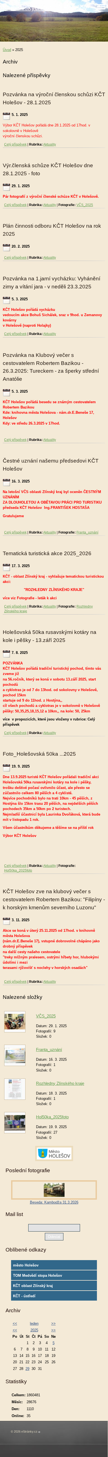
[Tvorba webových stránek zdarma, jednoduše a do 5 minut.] (39, 1432)
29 (27, 1369)
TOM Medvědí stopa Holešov (37, 1275)
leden (34, 1323)
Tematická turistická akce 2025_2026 (47, 553)
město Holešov (25, 1265)
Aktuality (49, 144)
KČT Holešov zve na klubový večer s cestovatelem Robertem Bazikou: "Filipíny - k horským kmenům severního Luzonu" (54, 899)
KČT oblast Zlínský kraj (33, 1286)
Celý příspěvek (15, 144)
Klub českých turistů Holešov (45, 7)
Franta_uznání (87, 532)
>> (53, 1323)
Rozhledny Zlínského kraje (60, 1083)
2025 (34, 1330)
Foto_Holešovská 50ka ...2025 (39, 754)
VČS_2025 (84, 205)
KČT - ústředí (24, 1296)
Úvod (7, 50)
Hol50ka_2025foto (18, 870)
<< (15, 1323)
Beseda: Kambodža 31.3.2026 (54, 1202)
